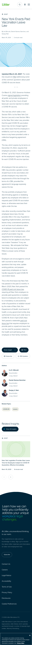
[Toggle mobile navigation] (29, 4)
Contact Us (6, 564)
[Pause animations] (25, 4)
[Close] (30, 635)
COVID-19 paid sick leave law (13, 289)
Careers (5, 569)
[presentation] (16, 449)
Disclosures (6, 598)
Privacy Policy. (20, 643)
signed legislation (14, 95)
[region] (16, 639)
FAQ (14, 76)
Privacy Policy (7, 592)
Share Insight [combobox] (8, 350)
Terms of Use (7, 586)
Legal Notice (6, 575)
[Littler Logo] (6, 4)
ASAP (6, 438)
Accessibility (6, 581)
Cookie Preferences (9, 604)
